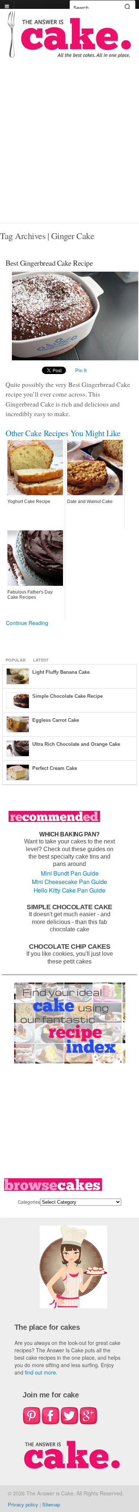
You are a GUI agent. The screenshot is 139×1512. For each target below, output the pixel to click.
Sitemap (51, 1504)
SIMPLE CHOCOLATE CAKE (69, 907)
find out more (40, 1372)
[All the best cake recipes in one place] (69, 54)
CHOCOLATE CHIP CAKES (69, 946)
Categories (29, 1202)
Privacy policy (23, 1504)
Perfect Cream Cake (54, 768)
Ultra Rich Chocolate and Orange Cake (76, 744)
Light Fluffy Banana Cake (61, 672)
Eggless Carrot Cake (55, 720)
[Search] (128, 7)
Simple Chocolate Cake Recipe (67, 696)
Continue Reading (27, 622)
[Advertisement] (69, 150)
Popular (16, 660)
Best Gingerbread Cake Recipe (49, 263)
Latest (41, 660)
